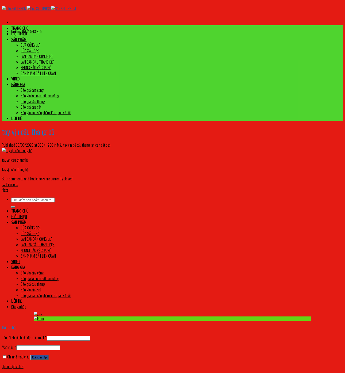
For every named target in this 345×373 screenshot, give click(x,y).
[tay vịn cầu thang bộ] (17, 150)
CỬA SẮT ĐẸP (30, 50)
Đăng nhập (39, 357)
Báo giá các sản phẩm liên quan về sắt (46, 112)
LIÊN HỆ (16, 118)
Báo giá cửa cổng (32, 90)
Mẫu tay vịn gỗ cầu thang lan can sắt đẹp (84, 145)
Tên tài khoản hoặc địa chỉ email (24, 337)
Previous (10, 184)
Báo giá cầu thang (33, 101)
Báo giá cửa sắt (31, 107)
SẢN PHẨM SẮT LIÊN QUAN (38, 73)
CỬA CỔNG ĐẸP (31, 45)
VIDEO (15, 79)
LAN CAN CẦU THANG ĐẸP (37, 62)
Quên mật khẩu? (12, 366)
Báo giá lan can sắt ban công (40, 96)
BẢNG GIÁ (18, 84)
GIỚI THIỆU (19, 34)
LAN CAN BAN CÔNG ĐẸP (37, 56)
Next (7, 190)
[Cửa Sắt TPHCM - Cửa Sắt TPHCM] (39, 8)
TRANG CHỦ (19, 28)
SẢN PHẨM (19, 39)
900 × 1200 (45, 145)
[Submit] (13, 207)
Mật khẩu (9, 347)
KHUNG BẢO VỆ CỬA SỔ (36, 67)
